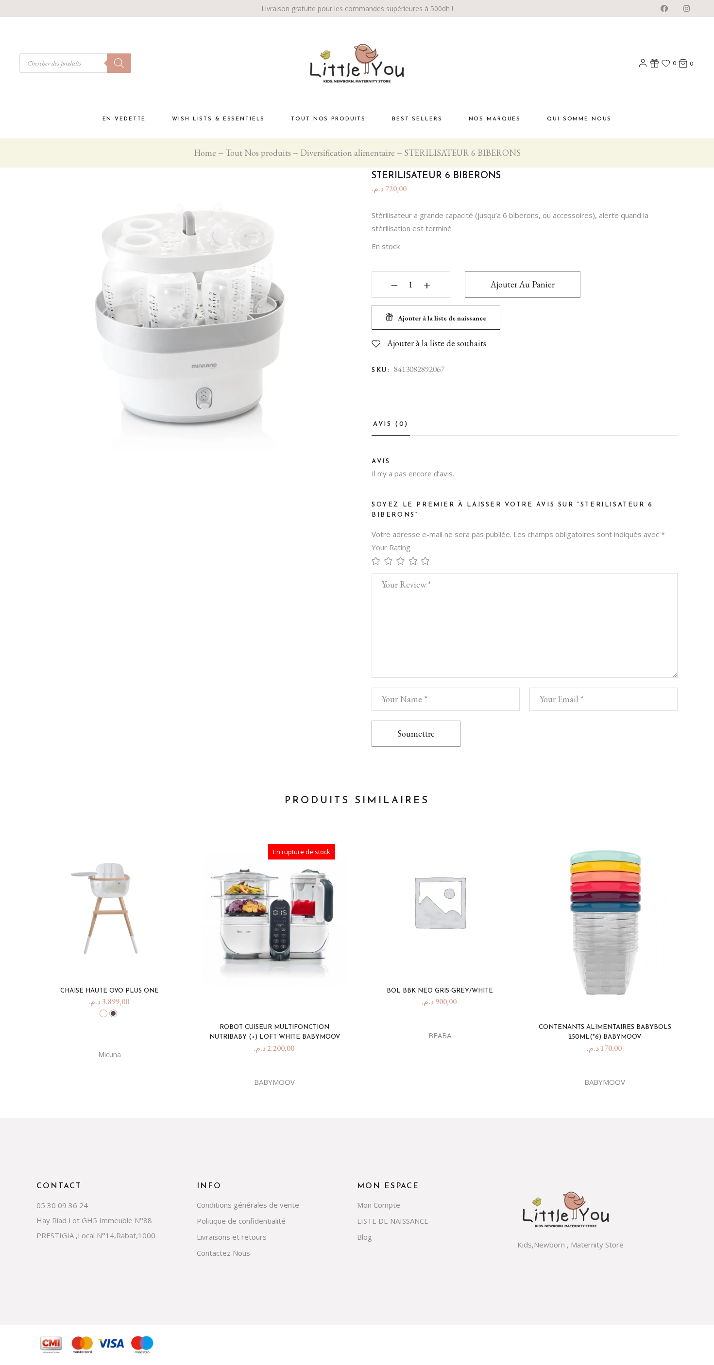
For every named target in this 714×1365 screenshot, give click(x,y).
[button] (436, 317)
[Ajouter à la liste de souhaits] (102, 963)
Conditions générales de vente (248, 1205)
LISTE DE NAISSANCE (392, 1221)
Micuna (109, 1054)
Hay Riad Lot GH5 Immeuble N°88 (94, 1220)
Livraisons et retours (232, 1237)
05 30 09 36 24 (62, 1205)
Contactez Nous (223, 1253)
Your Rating (391, 547)
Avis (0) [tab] (390, 424)
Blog (364, 1237)
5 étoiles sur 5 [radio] (427, 560)
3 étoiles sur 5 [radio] (402, 560)
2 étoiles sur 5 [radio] (390, 560)
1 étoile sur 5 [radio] (378, 560)
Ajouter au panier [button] (448, 961)
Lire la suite (283, 997)
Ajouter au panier (523, 284)
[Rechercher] (119, 63)
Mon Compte (378, 1205)
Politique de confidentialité (241, 1221)
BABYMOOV (274, 1082)
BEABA (439, 1035)
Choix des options (117, 961)
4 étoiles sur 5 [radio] (415, 560)
